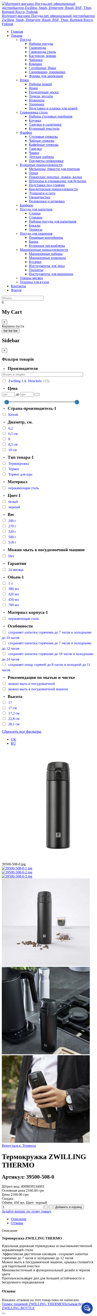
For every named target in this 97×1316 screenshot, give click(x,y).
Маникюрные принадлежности (44, 250)
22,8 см (13, 719)
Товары (16, 35)
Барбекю (26, 205)
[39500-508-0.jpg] (46, 965)
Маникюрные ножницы (47, 258)
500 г (12, 537)
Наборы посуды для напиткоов (52, 221)
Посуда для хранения (36, 233)
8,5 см (13, 444)
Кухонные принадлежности (41, 165)
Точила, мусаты (41, 96)
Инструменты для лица (47, 266)
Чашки (34, 153)
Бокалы (34, 225)
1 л (10, 583)
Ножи (24, 80)
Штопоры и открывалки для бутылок (57, 181)
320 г (12, 531)
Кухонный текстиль (44, 128)
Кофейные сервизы (43, 145)
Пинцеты (36, 270)
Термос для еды (20, 474)
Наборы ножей (40, 84)
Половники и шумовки (47, 201)
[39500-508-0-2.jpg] (17, 872)
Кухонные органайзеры (47, 246)
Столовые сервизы (43, 136)
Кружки (35, 120)
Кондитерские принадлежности (53, 189)
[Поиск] (37, 394)
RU (13, 743)
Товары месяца (31, 278)
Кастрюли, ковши (42, 56)
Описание (18, 1219)
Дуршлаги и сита (42, 193)
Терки (33, 173)
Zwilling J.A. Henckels (25, 381)
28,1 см (13, 724)
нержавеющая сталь (23, 488)
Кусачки (35, 262)
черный (14, 507)
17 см (12, 708)
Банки (33, 241)
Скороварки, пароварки (47, 72)
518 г (12, 542)
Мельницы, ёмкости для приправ (54, 169)
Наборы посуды (41, 44)
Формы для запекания (46, 76)
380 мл (13, 589)
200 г (12, 521)
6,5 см (13, 434)
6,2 (10, 428)
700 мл (13, 605)
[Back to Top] (3, 1313)
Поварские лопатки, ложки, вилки (55, 177)
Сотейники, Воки (42, 68)
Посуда (25, 40)
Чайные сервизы (41, 141)
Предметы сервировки (46, 161)
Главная (17, 31)
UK (13, 739)
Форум (16, 290)
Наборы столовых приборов (50, 116)
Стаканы (35, 217)
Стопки (35, 213)
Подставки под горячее (47, 185)
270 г (12, 526)
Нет (11, 556)
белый (13, 502)
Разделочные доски (44, 92)
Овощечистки (39, 197)
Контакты (18, 286)
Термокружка (18, 463)
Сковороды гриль (42, 52)
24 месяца (15, 570)
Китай (13, 415)
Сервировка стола (34, 112)
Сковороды (37, 48)
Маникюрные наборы (45, 254)
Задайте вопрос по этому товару (26, 1211)
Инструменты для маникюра (51, 274)
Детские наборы (41, 157)
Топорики (36, 104)
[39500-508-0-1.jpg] (17, 868)
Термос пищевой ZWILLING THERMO (32, 1304)
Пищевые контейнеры (46, 237)
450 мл (13, 599)
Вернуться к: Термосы (19, 1145)
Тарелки (35, 149)
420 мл (13, 594)
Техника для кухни (34, 282)
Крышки (35, 64)
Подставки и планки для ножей (53, 108)
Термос (13, 469)
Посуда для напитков (36, 209)
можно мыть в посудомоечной (31, 684)
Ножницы (36, 100)
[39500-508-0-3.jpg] (17, 876)
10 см (12, 450)
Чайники (36, 60)
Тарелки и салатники (45, 124)
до (17, 394)
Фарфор (26, 132)
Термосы (35, 229)
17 (10, 702)
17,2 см (13, 713)
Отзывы (17, 1223)
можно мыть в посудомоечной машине (38, 689)
